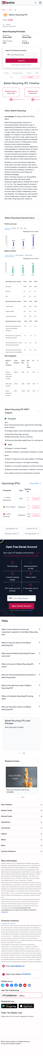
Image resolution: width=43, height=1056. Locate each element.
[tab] (21, 110)
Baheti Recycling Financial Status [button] (20, 218)
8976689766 (26, 974)
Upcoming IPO (10, 529)
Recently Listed (10, 534)
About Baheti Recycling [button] (15, 110)
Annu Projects (11, 507)
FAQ (11, 77)
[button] (15, 10)
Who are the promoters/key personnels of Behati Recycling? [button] (19, 676)
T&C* (30, 65)
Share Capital (19, 255)
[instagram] (7, 985)
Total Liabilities (9, 255)
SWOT (37, 73)
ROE (25, 228)
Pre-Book (36, 499)
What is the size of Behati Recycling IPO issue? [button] (18, 665)
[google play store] (9, 1006)
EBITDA (13, 228)
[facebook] (16, 985)
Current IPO (31, 529)
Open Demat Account (21, 606)
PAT (18, 228)
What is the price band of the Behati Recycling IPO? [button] (16, 644)
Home (4, 10)
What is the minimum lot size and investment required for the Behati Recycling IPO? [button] (20, 632)
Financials (29, 73)
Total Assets (28, 255)
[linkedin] (20, 985)
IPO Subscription (30, 534)
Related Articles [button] (12, 761)
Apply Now (21, 61)
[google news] (29, 985)
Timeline (6, 73)
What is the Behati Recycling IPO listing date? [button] (17, 697)
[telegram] (2, 985)
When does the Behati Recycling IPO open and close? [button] (18, 654)
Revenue (7, 228)
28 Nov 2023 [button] (11, 92)
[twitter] (11, 985)
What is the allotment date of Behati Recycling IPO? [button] (16, 686)
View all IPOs (34, 483)
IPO (10, 10)
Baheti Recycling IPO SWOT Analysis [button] (17, 411)
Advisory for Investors (9, 923)
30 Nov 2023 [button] (33, 92)
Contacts (30, 77)
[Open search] (35, 2)
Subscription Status (17, 73)
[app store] (26, 1006)
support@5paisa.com (17, 966)
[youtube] (24, 985)
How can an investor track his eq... (18, 790)
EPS (21, 228)
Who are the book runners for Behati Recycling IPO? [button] (16, 708)
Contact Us (4, 912)
